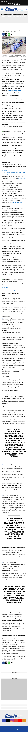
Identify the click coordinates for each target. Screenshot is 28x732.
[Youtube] (17, 4)
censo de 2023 (22, 178)
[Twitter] (10, 4)
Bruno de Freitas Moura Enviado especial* (13, 30)
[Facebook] (8, 4)
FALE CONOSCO (3, 1)
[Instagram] (12, 4)
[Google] (15, 4)
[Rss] (19, 4)
